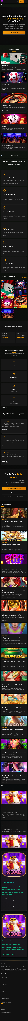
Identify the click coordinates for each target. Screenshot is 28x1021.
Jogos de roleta (5, 987)
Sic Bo (3, 991)
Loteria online (4, 984)
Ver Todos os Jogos (14, 492)
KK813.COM (5, 110)
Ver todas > (24, 505)
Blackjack (3, 980)
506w (14, 39)
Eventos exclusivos (5, 994)
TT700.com (4, 817)
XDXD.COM (4, 408)
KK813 (3, 89)
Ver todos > (24, 277)
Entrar (17, 1)
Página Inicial (4, 977)
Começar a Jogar (14, 32)
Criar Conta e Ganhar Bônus (14, 488)
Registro (21, 1)
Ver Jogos (14, 36)
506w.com (3, 786)
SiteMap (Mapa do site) (6, 1005)
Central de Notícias (5, 998)
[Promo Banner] (14, 5)
